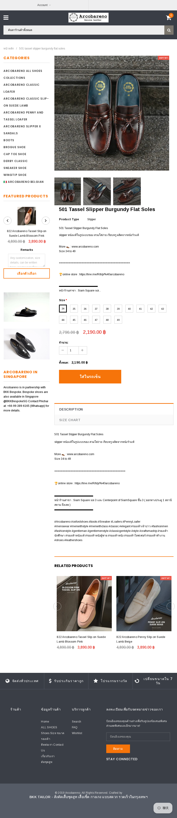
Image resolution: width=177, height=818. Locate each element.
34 (63, 308)
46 (85, 320)
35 (74, 308)
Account (42, 5)
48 (107, 320)
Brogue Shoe (14, 147)
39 (118, 308)
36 (85, 308)
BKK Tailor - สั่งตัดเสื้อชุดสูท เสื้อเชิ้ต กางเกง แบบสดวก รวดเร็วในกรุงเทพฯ (89, 797)
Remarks (27, 249)
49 (118, 320)
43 (162, 308)
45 (74, 320)
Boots (8, 140)
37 (96, 308)
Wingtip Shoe (15, 175)
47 (96, 320)
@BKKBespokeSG (15, 401)
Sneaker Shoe (15, 168)
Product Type (69, 219)
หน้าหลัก (8, 48)
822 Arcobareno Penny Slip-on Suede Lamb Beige (140, 639)
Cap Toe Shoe (14, 154)
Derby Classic (15, 161)
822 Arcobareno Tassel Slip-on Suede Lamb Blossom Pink (27, 233)
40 (129, 308)
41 (140, 308)
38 (107, 308)
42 (151, 308)
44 (63, 320)
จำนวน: (63, 342)
